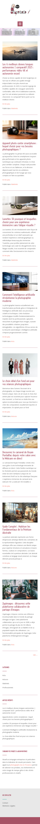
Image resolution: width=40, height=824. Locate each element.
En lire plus (6, 104)
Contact (5, 803)
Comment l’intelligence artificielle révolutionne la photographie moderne (18, 298)
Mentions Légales (8, 806)
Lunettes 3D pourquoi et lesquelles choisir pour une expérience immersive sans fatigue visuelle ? (19, 222)
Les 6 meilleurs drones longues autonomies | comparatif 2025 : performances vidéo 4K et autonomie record (18, 68)
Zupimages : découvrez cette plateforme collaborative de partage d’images (16, 606)
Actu (12, 341)
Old (35, 655)
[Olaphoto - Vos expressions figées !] (20, 9)
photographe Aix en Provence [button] (21, 765)
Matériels (14, 108)
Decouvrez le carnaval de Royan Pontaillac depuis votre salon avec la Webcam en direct (19, 455)
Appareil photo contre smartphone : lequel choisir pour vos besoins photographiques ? (19, 146)
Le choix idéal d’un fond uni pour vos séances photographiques (18, 382)
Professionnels (7, 687)
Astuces (14, 416)
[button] (20, 23)
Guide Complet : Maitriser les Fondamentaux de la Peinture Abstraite (16, 529)
